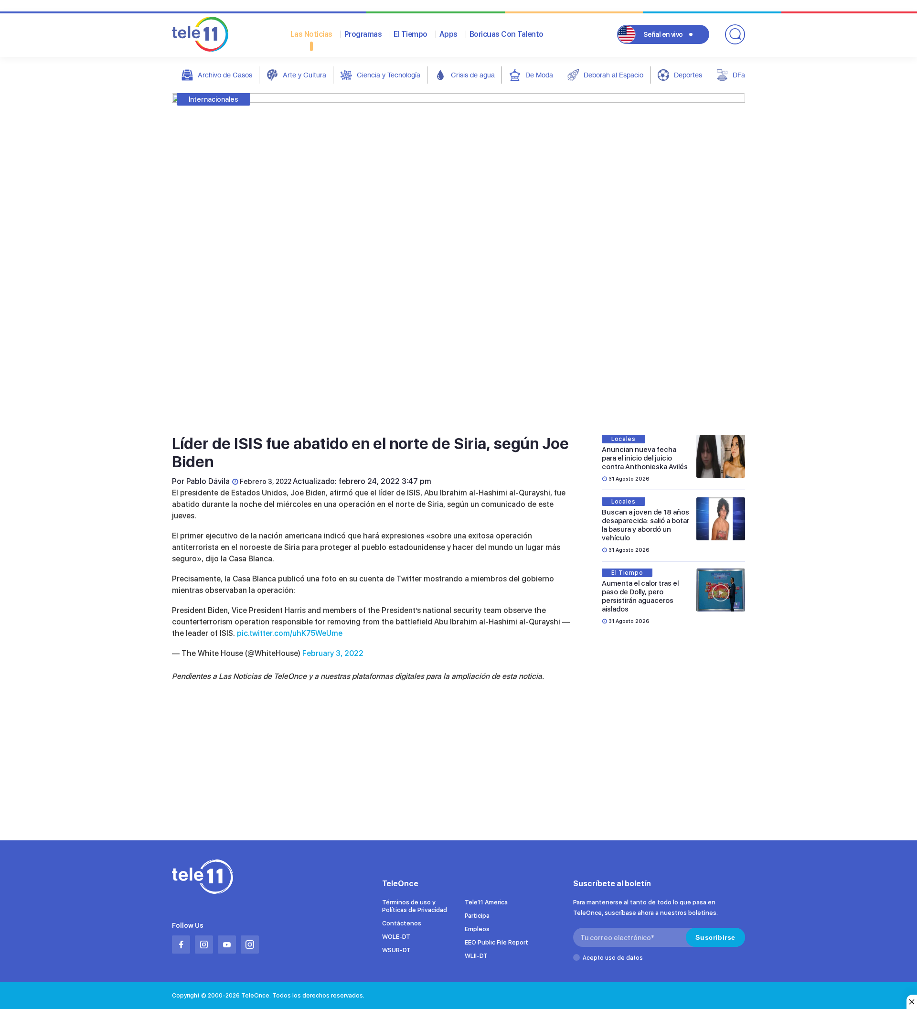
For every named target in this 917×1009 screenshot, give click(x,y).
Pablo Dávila (208, 481)
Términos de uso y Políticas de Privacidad (414, 906)
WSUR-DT (396, 950)
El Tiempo (410, 34)
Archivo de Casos (225, 75)
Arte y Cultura (304, 75)
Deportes (688, 75)
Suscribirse (715, 937)
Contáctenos (401, 923)
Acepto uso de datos (613, 958)
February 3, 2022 (332, 653)
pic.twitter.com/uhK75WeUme (289, 633)
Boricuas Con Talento (506, 34)
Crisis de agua (473, 75)
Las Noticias (311, 34)
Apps (448, 34)
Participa (477, 915)
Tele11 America (486, 902)
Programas (363, 34)
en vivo (663, 34)
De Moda (539, 75)
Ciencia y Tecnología (388, 75)
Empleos (477, 929)
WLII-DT (476, 955)
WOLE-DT (396, 936)
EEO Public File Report (496, 942)
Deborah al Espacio (613, 75)
